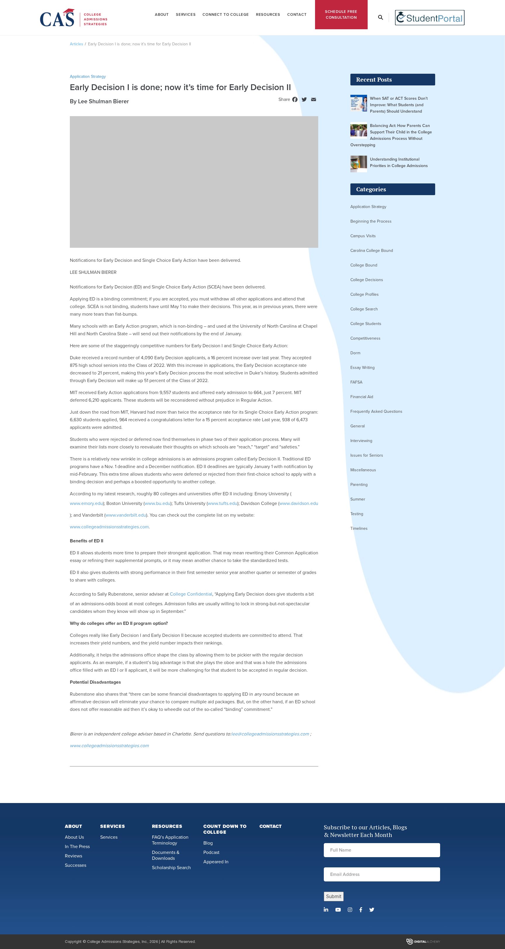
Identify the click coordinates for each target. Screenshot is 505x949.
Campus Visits (363, 235)
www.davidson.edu (298, 503)
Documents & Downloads (165, 855)
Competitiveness (365, 338)
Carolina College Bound (371, 250)
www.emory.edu (86, 503)
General (357, 426)
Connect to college (226, 14)
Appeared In (216, 862)
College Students (365, 323)
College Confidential (191, 594)
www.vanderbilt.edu (126, 515)
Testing (356, 513)
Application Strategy (368, 206)
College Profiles (364, 294)
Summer (357, 499)
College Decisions (366, 279)
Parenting (359, 484)
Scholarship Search (171, 868)
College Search (364, 309)
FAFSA (356, 382)
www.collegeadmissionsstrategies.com (109, 527)
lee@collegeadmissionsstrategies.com (270, 734)
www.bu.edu (157, 503)
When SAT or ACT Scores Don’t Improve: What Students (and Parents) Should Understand (399, 105)
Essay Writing (362, 367)
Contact (297, 14)
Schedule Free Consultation (341, 14)
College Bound (363, 265)
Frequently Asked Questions (376, 411)
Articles (76, 44)
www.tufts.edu (222, 503)
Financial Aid (361, 396)
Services (186, 14)
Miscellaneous (363, 469)
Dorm (355, 352)
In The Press (77, 847)
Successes (75, 865)
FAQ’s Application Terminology (170, 840)
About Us (74, 837)
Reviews (73, 856)
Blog (208, 843)
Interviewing (361, 440)
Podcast (211, 852)
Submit (333, 896)
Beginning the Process (371, 221)
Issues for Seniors (366, 455)
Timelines (359, 528)
